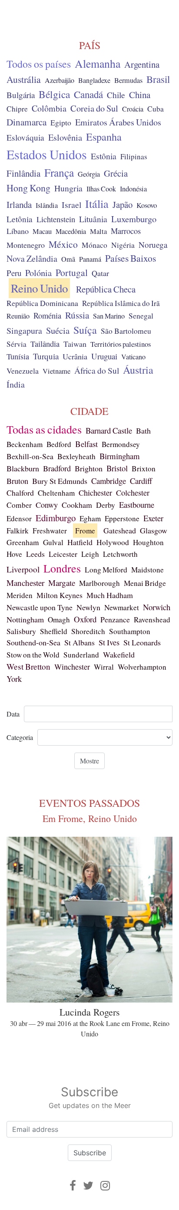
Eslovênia (65, 137)
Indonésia (133, 189)
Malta (98, 231)
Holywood (112, 542)
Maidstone (147, 570)
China (139, 95)
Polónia (38, 273)
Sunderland (81, 655)
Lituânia (93, 218)
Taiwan (74, 344)
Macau (42, 231)
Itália (97, 203)
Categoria (20, 737)
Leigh (90, 554)
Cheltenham (56, 493)
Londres (62, 568)
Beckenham (25, 444)
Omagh (59, 620)
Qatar (100, 273)
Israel (71, 204)
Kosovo (146, 205)
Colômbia (49, 108)
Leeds (35, 554)
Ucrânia (75, 356)
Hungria (68, 188)
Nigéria (123, 245)
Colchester (132, 492)
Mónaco (94, 245)
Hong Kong (28, 187)
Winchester (72, 666)
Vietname (56, 371)
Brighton (89, 468)
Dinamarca (26, 122)
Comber (19, 505)
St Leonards (142, 642)
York (14, 679)
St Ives (109, 642)
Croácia (132, 109)
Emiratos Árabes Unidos (118, 122)
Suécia (58, 330)
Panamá (90, 259)
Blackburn (23, 468)
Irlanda (19, 204)
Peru (14, 272)
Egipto (60, 123)
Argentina (141, 64)
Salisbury (21, 631)
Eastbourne (136, 504)
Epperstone (122, 518)
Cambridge (108, 480)
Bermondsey (121, 444)
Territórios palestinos (120, 344)
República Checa (106, 289)
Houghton (148, 542)
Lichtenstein (55, 219)
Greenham (23, 542)
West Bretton (28, 666)
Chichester (95, 492)
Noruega (153, 244)
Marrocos (126, 231)
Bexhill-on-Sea (30, 456)
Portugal (72, 272)
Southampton (129, 631)
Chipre (17, 109)
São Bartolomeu (126, 331)
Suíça (85, 330)
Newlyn (88, 607)
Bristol (117, 468)
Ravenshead (152, 620)
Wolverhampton (142, 667)
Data (13, 713)
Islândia (47, 205)
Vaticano (133, 357)
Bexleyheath (76, 456)
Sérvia (17, 344)
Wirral (104, 667)
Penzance (115, 619)
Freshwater (50, 531)
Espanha (104, 137)
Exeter (153, 518)
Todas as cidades (44, 429)
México (63, 244)
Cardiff (141, 480)
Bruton (17, 481)
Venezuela (23, 370)
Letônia (20, 219)
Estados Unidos (47, 154)
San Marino (109, 316)
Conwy (47, 505)
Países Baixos (130, 258)
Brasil (158, 78)
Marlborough (99, 583)
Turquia (46, 356)
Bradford (57, 468)
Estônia (103, 156)
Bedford (58, 444)
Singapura (24, 330)
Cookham (77, 505)
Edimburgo (56, 518)
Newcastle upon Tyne (40, 607)
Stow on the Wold (33, 655)
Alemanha (97, 63)
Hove (14, 554)
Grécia (116, 173)
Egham (90, 518)
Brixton (144, 468)
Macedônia (71, 231)
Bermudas (128, 80)
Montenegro (26, 245)
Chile (116, 94)
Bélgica (54, 94)
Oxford (85, 619)
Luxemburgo (133, 219)
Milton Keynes (59, 595)
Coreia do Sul (94, 108)
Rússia (77, 315)
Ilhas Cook (101, 189)
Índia (16, 384)
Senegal (141, 316)
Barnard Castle (109, 430)
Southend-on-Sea (33, 642)
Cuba (155, 109)
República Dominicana (42, 303)
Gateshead (119, 530)
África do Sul (96, 370)
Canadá (88, 94)
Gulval (53, 542)
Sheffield (53, 631)
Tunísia (18, 356)
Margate (61, 582)
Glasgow (153, 530)
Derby (105, 505)
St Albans (79, 642)
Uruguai (104, 356)
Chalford (20, 492)
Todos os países (39, 64)
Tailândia (45, 344)
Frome (85, 531)
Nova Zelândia (32, 258)
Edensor (19, 518)
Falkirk (18, 531)
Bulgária (21, 94)
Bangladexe (94, 80)
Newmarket (121, 607)
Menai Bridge (145, 583)
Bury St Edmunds (59, 481)
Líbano (18, 231)
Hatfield (80, 542)
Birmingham (119, 455)
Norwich (156, 607)
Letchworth (120, 554)
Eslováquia (25, 137)
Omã (68, 259)
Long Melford (106, 570)
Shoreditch (88, 631)
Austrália (24, 79)
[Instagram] (105, 1185)
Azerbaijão (59, 80)
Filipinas (133, 156)
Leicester (63, 554)
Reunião (18, 316)
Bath (143, 430)
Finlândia (23, 173)
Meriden (20, 595)
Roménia (47, 315)
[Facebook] (73, 1185)
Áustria (138, 370)
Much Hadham (109, 595)
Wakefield (119, 654)
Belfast (86, 443)
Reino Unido (39, 288)
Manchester (25, 582)
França (59, 172)
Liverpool (23, 569)
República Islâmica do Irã (121, 303)
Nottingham (25, 619)
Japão (123, 204)
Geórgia (89, 174)
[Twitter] (88, 1185)
